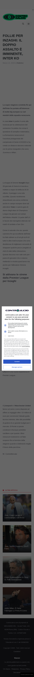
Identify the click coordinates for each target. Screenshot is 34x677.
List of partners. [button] (26, 346)
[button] (17, 336)
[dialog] (17, 338)
